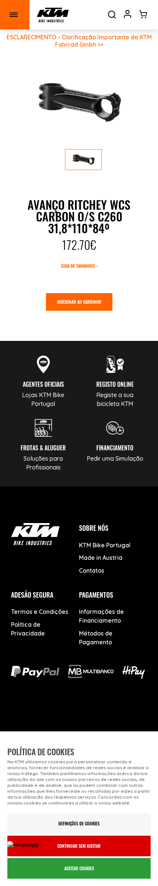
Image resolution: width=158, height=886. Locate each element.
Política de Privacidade (28, 629)
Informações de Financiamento (101, 616)
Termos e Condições (39, 611)
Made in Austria (100, 557)
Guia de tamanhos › (79, 266)
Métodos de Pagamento (95, 638)
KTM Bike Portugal (104, 545)
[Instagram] (79, 716)
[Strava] (131, 716)
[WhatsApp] (105, 716)
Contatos (91, 570)
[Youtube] (53, 716)
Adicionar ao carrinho (79, 302)
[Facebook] (28, 716)
